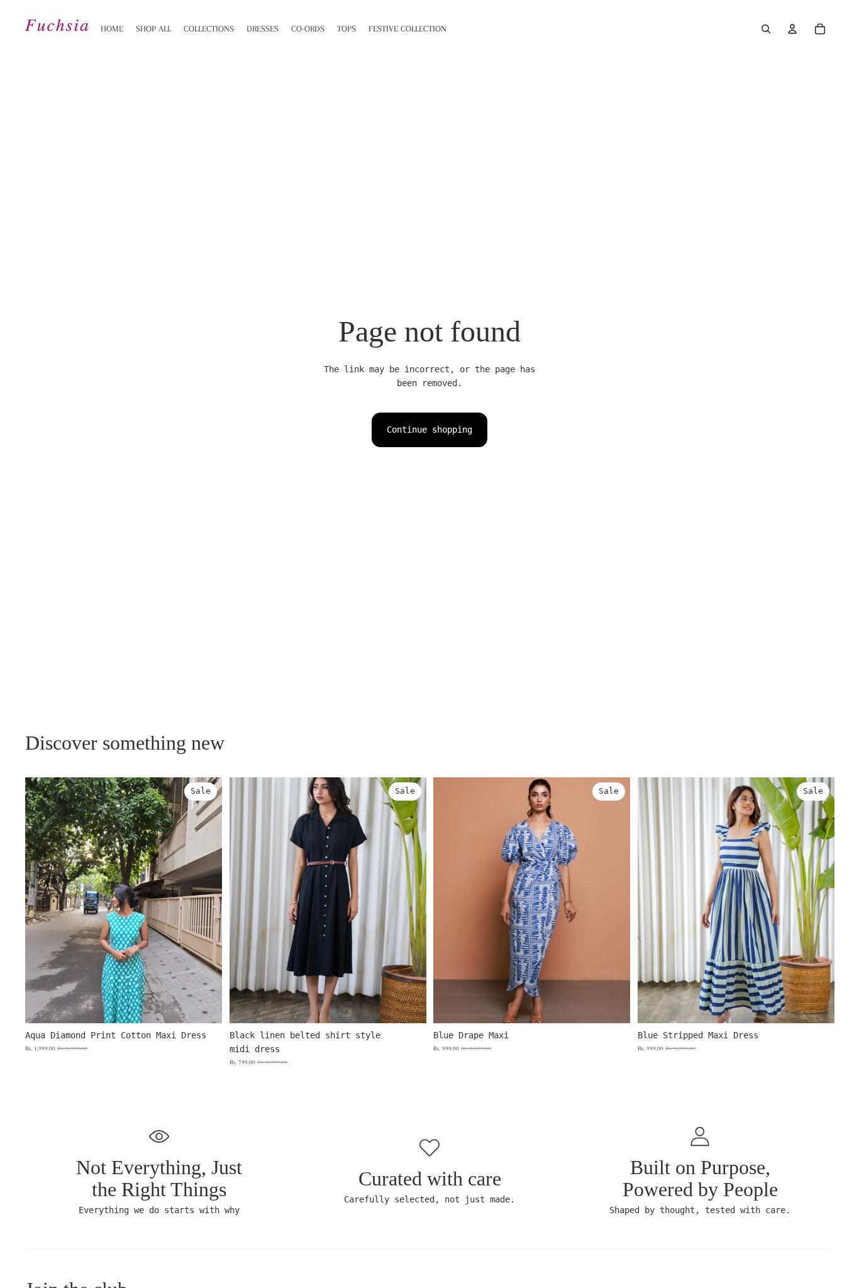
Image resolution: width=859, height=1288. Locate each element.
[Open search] (766, 29)
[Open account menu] (792, 29)
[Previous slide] (44, 900)
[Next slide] (203, 900)
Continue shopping (429, 430)
